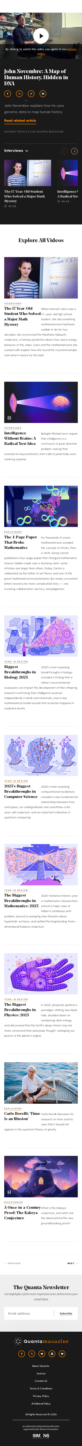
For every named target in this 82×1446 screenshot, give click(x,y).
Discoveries (13, 1202)
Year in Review (16, 661)
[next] (74, 151)
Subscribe (66, 1313)
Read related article (20, 120)
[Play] (41, 36)
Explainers (13, 532)
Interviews (13, 303)
